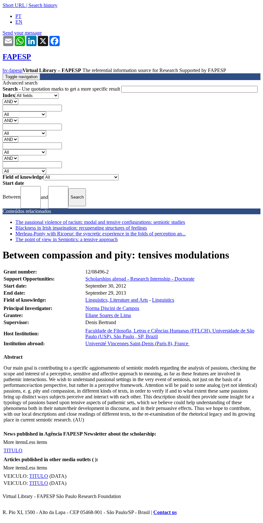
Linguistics (163, 300)
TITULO (13, 450)
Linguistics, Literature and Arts (116, 300)
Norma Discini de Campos (112, 308)
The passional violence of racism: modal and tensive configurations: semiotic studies (100, 222)
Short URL (14, 5)
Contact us (165, 512)
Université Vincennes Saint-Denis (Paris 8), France (137, 343)
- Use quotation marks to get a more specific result (62, 89)
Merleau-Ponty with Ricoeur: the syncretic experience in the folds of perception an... (100, 233)
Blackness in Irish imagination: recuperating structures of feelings (81, 228)
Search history (43, 5)
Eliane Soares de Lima (108, 315)
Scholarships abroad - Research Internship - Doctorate (139, 279)
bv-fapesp (12, 70)
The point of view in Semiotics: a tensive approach (66, 239)
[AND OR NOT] (10, 101)
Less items (36, 442)
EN (18, 22)
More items (14, 442)
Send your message (22, 33)
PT (18, 16)
